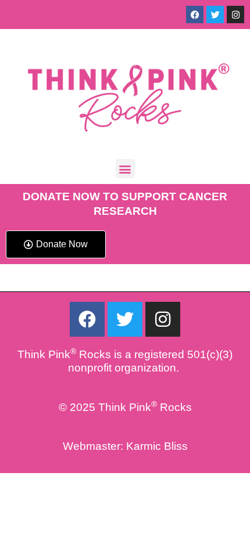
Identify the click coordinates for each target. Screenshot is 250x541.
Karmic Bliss (157, 446)
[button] (125, 168)
